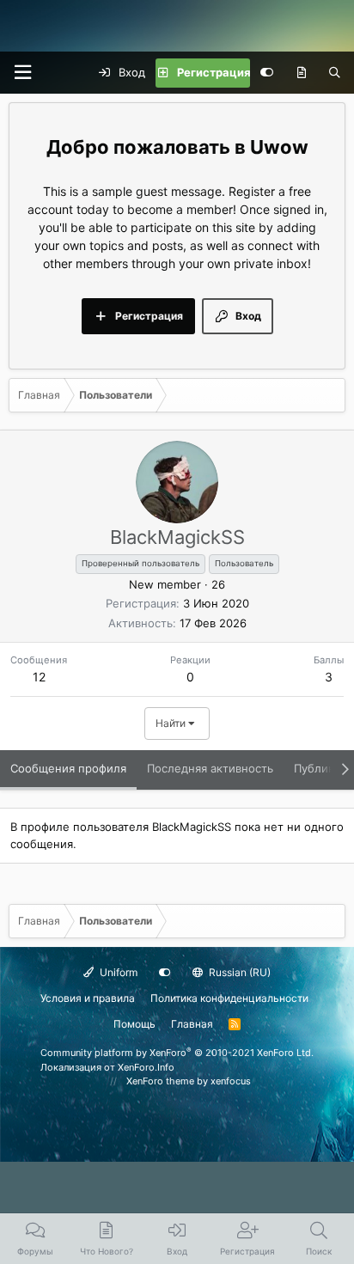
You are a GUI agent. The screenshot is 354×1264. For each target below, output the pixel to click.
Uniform (117, 972)
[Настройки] (267, 73)
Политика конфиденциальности (229, 998)
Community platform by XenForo (177, 1053)
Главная (192, 1023)
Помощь (134, 1023)
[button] (22, 73)
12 (39, 676)
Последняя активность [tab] (210, 768)
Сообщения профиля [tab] (68, 768)
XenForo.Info (146, 1067)
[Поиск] (335, 73)
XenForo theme (160, 1081)
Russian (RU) (238, 972)
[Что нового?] (301, 73)
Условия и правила (87, 998)
